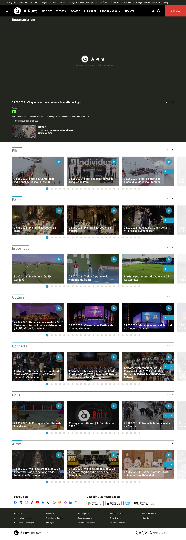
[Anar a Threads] (49, 502)
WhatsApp (156, 2)
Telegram (167, 2)
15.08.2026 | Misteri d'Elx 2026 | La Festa (35, 229)
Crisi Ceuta (33, 2)
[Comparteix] (167, 102)
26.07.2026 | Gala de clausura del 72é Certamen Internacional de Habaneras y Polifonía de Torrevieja (37, 325)
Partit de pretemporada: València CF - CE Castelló (147, 278)
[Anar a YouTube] (38, 502)
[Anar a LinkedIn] (71, 502)
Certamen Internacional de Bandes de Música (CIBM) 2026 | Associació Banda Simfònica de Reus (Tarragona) (93, 374)
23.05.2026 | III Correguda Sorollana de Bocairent (37, 425)
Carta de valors (116, 518)
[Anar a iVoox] (60, 502)
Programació (108, 11)
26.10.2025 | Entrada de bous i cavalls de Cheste (147, 425)
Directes (175, 11)
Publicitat (50, 513)
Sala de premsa (84, 513)
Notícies (47, 11)
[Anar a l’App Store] (114, 503)
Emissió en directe (149, 513)
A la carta (90, 11)
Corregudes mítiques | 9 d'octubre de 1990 (91, 425)
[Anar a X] (21, 502)
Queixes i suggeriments (23, 518)
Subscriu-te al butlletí (54, 518)
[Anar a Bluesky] (43, 502)
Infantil (129, 11)
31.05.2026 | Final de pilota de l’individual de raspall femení (142, 180)
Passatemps (129, 2)
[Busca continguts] (152, 11)
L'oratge (89, 2)
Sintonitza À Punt (117, 513)
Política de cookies (117, 523)
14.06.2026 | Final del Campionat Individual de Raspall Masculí (34, 180)
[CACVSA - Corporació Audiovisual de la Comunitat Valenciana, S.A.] (154, 532)
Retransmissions (23, 20)
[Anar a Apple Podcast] (66, 502)
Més (168, 150)
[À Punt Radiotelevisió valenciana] (27, 532)
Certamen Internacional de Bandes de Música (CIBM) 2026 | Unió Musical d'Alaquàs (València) (37, 374)
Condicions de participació (25, 523)
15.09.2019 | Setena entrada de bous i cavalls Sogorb (55, 131)
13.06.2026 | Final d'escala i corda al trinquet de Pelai (91, 180)
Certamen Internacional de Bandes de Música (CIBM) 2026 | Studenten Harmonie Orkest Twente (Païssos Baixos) (147, 372)
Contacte (18, 513)
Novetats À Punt (101, 2)
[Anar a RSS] (77, 502)
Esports (61, 11)
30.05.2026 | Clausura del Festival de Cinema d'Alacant (91, 327)
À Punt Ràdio (116, 2)
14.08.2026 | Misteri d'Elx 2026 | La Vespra (90, 229)
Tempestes (22, 2)
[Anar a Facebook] (16, 502)
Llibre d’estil (147, 518)
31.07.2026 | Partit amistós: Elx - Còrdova (33, 278)
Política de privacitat (86, 523)
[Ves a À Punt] (25, 10)
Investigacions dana (76, 2)
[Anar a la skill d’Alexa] (127, 503)
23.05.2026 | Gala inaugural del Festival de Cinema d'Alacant (148, 327)
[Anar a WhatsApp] (55, 502)
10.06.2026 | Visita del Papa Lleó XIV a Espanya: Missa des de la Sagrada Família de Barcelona (37, 472)
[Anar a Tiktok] (32, 502)
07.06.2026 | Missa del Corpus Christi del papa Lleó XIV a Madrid (146, 473)
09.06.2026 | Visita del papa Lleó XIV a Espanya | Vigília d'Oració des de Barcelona (92, 472)
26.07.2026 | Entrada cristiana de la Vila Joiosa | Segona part (145, 229)
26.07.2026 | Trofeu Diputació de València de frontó (88, 278)
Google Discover (143, 2)
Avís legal (50, 523)
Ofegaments (46, 2)
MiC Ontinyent (59, 2)
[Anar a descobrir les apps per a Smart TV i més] (144, 503)
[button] (47, 188)
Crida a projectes (85, 518)
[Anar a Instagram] (27, 502)
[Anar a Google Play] (95, 503)
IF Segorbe (11, 2)
